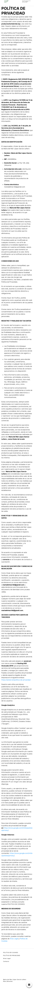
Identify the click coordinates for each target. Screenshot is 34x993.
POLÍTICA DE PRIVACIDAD (11, 955)
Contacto (6, 961)
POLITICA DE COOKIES (10, 952)
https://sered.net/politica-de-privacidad (16, 680)
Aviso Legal (14, 939)
